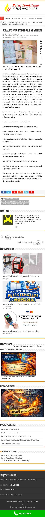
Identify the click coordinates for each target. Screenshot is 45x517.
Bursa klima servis (9, 452)
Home (2, 22)
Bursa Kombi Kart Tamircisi (10, 429)
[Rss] (22, 504)
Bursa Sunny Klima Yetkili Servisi (11, 455)
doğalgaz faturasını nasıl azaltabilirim (15, 201)
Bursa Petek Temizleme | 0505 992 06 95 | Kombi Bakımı (24, 22)
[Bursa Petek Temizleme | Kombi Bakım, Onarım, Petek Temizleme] (22, 7)
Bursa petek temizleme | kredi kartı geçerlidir (21, 331)
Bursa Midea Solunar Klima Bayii (11, 458)
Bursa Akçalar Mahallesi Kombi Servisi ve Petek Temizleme (23, 18)
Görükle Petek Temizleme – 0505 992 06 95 (28, 242)
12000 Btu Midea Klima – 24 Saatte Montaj (15, 461)
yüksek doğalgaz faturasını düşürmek (15, 204)
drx (5, 34)
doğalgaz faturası (12, 199)
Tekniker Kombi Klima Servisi (10, 444)
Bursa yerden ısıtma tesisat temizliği (14, 237)
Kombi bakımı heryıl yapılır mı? (11, 433)
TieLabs (35, 501)
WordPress (19, 501)
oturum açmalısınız (34, 346)
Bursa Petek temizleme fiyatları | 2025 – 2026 (21, 276)
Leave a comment (10, 37)
